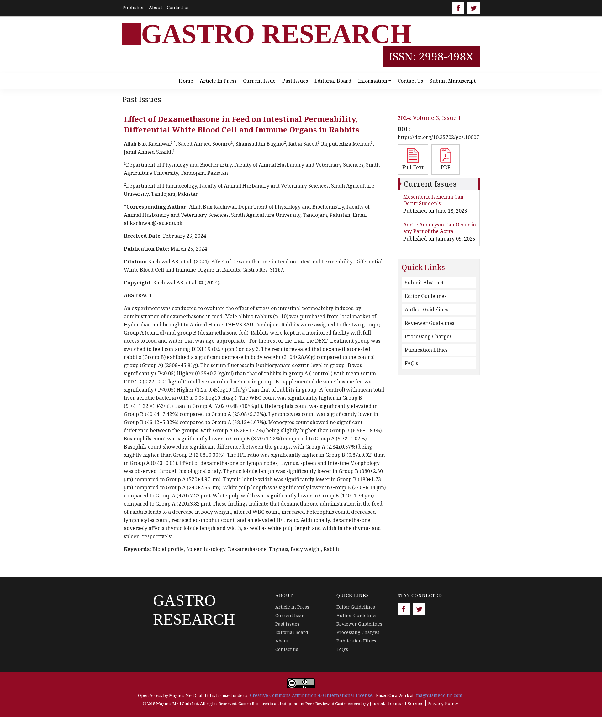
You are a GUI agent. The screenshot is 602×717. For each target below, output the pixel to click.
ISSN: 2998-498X (431, 56)
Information (372, 80)
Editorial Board (332, 80)
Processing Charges (428, 336)
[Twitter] (473, 8)
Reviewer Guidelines (429, 323)
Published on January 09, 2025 (439, 238)
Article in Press (218, 80)
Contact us (178, 7)
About (155, 7)
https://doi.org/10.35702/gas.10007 (438, 137)
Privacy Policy (442, 703)
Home (186, 80)
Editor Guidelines (425, 296)
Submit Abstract (424, 282)
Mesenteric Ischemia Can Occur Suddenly (433, 200)
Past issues (295, 80)
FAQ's (411, 363)
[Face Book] (458, 8)
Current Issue (259, 80)
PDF (445, 167)
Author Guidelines (426, 309)
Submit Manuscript (453, 80)
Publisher (133, 7)
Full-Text (413, 167)
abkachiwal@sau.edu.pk (153, 223)
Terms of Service (406, 703)
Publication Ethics (426, 349)
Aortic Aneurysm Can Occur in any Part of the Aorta (439, 228)
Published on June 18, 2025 (435, 210)
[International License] (301, 683)
